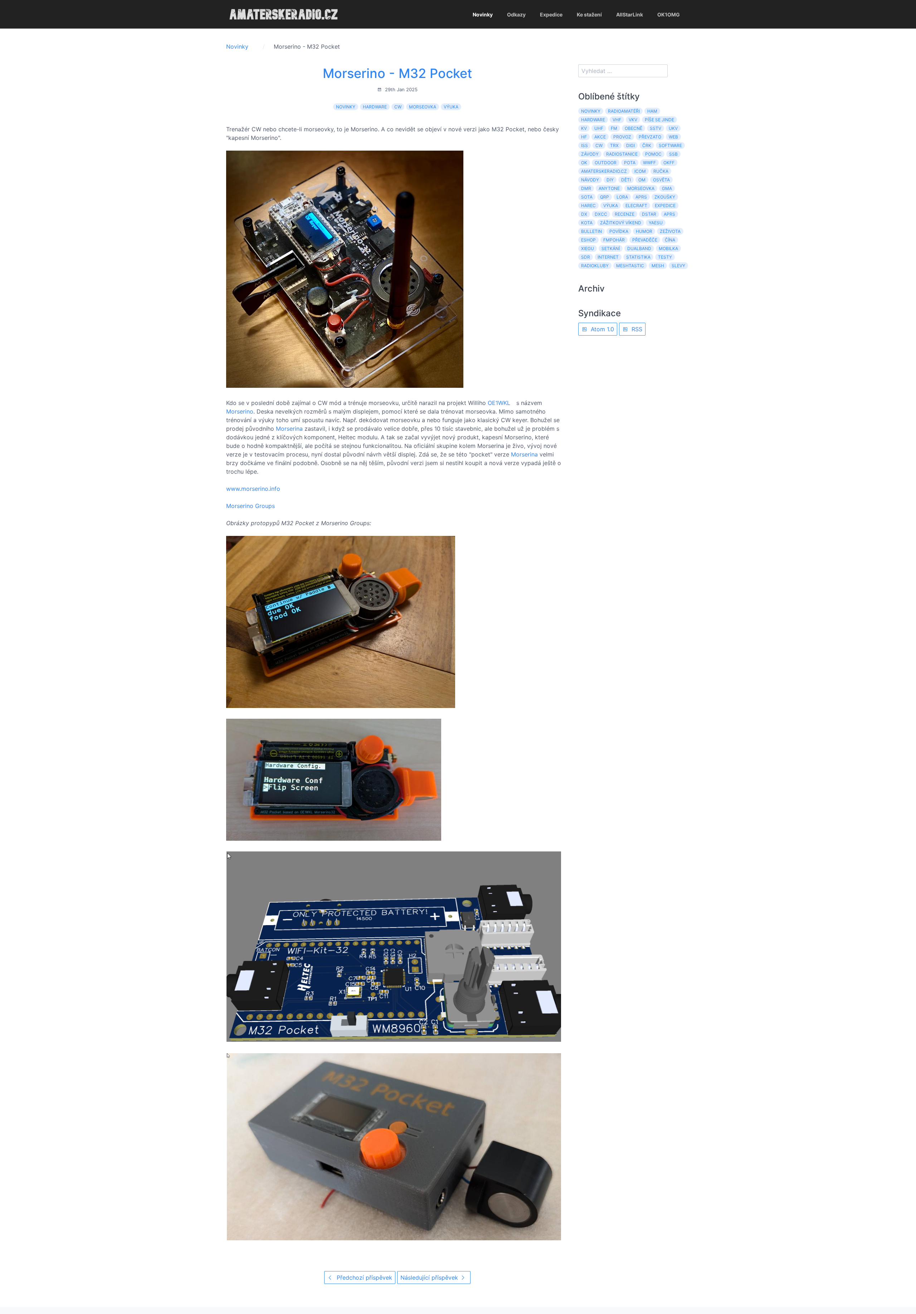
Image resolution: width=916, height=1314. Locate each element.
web (673, 137)
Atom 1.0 (601, 329)
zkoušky (664, 197)
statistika (638, 257)
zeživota (670, 231)
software (670, 145)
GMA (667, 188)
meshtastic (630, 265)
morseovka (422, 106)
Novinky (483, 14)
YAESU (656, 222)
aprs (669, 214)
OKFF (668, 162)
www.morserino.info (253, 488)
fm (614, 128)
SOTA (587, 197)
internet (608, 257)
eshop (588, 240)
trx (614, 145)
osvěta (661, 179)
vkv (633, 119)
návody (590, 179)
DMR (586, 188)
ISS (584, 145)
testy (665, 257)
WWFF (649, 162)
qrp (604, 197)
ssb (673, 154)
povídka (618, 231)
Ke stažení (589, 14)
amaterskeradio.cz (604, 171)
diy (610, 179)
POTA (629, 162)
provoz (622, 137)
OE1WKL (499, 402)
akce (600, 137)
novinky (345, 106)
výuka (451, 106)
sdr (585, 257)
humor (644, 231)
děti (626, 179)
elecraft (636, 205)
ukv (673, 128)
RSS (636, 329)
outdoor (606, 162)
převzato (650, 137)
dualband (639, 248)
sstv (655, 128)
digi (630, 145)
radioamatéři (624, 111)
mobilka (668, 248)
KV (584, 128)
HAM (652, 111)
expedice (665, 205)
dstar (649, 214)
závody (590, 154)
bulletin (591, 231)
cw (397, 106)
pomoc (653, 154)
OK (584, 162)
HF (584, 137)
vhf (617, 119)
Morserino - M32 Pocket (397, 73)
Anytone (609, 188)
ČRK (646, 145)
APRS (641, 197)
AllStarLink (629, 14)
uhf (598, 128)
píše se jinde (659, 119)
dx (584, 214)
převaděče (644, 240)
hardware (375, 106)
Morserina (289, 428)
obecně (633, 128)
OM (641, 179)
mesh (658, 265)
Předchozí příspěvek (363, 1277)
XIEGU (587, 248)
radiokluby (595, 265)
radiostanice (622, 154)
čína (670, 240)
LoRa (622, 197)
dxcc (601, 214)
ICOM (640, 171)
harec (588, 205)
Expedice (551, 14)
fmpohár (614, 240)
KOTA (587, 222)
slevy (678, 265)
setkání (610, 248)
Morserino (239, 411)
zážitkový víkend (620, 222)
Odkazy (516, 14)
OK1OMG (668, 14)
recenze (624, 214)
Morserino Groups (250, 505)
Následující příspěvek (430, 1277)
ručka (660, 171)
